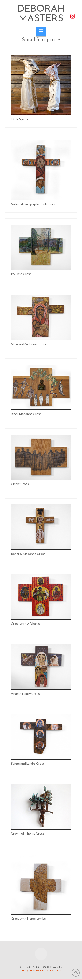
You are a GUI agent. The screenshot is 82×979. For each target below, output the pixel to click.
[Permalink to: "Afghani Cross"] (41, 597)
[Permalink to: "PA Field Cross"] (41, 247)
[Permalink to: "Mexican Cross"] (41, 317)
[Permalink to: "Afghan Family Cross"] (41, 667)
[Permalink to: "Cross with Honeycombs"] (41, 884)
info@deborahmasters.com (41, 970)
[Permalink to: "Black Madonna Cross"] (41, 387)
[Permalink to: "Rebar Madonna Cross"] (41, 527)
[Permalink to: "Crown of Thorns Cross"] (41, 807)
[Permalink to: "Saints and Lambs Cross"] (41, 737)
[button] (41, 31)
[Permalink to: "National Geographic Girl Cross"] (41, 170)
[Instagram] (41, 954)
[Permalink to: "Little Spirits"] (41, 85)
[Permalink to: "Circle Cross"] (41, 457)
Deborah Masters (41, 14)
